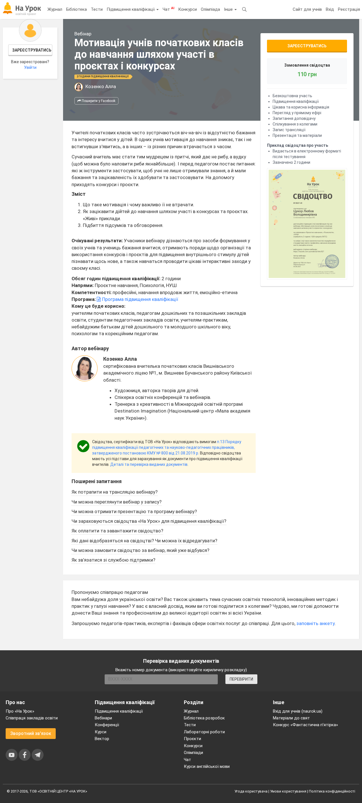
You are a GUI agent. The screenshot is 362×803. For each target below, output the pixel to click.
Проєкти (192, 738)
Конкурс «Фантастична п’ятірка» (305, 724)
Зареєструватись (31, 50)
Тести (97, 9)
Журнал (55, 9)
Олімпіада (210, 9)
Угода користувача (251, 791)
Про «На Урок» (20, 711)
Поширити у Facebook (98, 101)
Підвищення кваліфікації (131, 9)
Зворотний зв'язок (30, 733)
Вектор (102, 738)
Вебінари (103, 718)
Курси (100, 731)
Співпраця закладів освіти (32, 718)
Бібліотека (76, 9)
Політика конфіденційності (332, 791)
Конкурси (187, 9)
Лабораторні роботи (204, 731)
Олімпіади (193, 752)
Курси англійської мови (207, 766)
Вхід (330, 9)
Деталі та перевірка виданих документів (149, 464)
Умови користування (288, 791)
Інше (229, 9)
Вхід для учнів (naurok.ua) (297, 711)
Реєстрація (349, 9)
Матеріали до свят (291, 718)
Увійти (30, 67)
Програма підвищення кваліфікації (139, 299)
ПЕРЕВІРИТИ (241, 679)
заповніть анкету (315, 623)
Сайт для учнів (307, 9)
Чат (168, 9)
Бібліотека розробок (204, 718)
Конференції (107, 724)
